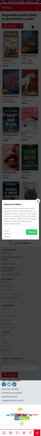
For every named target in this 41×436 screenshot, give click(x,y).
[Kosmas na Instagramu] (14, 384)
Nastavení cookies (10, 396)
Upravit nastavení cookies (7, 234)
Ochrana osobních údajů (13, 400)
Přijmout (32, 232)
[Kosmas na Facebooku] (4, 384)
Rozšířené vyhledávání (12, 393)
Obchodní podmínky (10, 389)
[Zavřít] (38, 201)
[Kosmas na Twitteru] (9, 384)
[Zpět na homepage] (4, 433)
